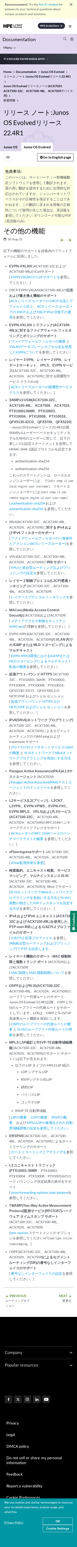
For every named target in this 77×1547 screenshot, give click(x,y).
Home (7, 72)
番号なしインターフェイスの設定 (36, 1273)
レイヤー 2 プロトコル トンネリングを (40, 597)
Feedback (14, 1474)
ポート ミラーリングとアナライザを (38, 1152)
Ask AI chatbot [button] (48, 4)
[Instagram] (27, 1400)
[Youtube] (46, 1400)
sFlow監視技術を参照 (27, 863)
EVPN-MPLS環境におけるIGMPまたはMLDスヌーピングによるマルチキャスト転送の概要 (40, 661)
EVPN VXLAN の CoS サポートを (35, 277)
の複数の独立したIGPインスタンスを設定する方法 (41, 902)
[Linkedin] (37, 1400)
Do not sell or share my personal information (34, 1460)
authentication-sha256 (26, 509)
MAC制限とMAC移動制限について (37, 972)
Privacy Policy (13, 1522)
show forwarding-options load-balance (39, 1192)
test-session (19, 1233)
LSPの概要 (19, 1117)
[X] (18, 1400)
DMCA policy (17, 1447)
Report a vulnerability (24, 1486)
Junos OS (10, 147)
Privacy (12, 1423)
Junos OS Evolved (37, 147)
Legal (10, 1435)
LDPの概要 (39, 1117)
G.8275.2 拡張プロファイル (31, 938)
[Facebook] (8, 1400)
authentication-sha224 (28, 503)
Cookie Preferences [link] (23, 1498)
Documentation (19, 39)
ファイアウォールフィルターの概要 (38, 341)
